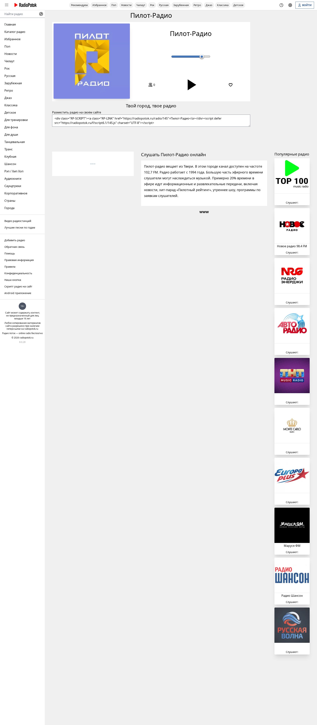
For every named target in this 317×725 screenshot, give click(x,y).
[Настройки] (290, 5)
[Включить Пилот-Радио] (92, 61)
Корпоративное (15, 193)
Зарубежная (181, 5)
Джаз (209, 5)
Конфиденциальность (18, 273)
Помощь (9, 253)
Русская (164, 5)
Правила (9, 266)
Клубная (10, 157)
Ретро (197, 5)
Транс (8, 149)
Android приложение (17, 293)
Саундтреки (12, 186)
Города (9, 208)
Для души (11, 135)
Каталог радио (14, 32)
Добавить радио (14, 240)
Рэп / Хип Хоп (13, 171)
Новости (126, 5)
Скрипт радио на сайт (18, 286)
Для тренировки (16, 120)
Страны (9, 201)
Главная (10, 24)
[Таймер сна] (281, 5)
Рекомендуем (79, 5)
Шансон (10, 164)
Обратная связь (14, 247)
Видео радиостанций (17, 221)
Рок (152, 5)
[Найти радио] (41, 14)
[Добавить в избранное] (230, 84)
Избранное (99, 5)
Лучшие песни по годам (19, 227)
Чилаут (140, 5)
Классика (223, 5)
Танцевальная (14, 142)
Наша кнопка (12, 280)
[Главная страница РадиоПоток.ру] (25, 5)
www (204, 211)
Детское (238, 5)
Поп (113, 5)
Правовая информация (19, 260)
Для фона (11, 127)
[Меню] (6, 5)
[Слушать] (190, 84)
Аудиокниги (12, 179)
